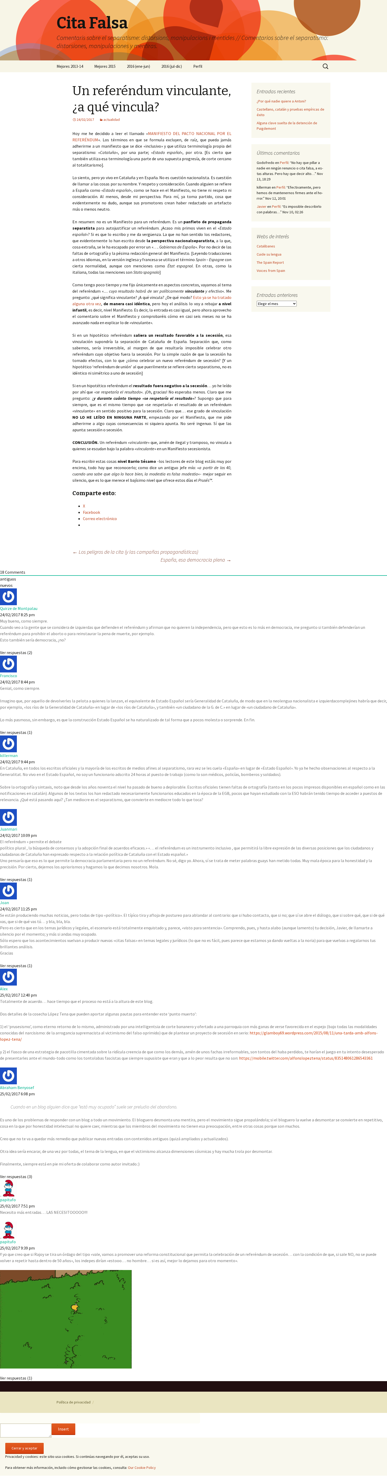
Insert (63, 1429)
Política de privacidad (74, 1402)
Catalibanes (266, 246)
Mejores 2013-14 (70, 66)
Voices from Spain (271, 270)
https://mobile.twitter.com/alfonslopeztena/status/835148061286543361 (306, 1058)
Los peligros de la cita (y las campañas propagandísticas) (135, 551)
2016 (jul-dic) (171, 66)
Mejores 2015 (105, 66)
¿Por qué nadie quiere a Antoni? (281, 101)
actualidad (111, 119)
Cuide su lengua (269, 254)
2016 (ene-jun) (138, 66)
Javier (261, 206)
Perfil (197, 66)
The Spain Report (270, 262)
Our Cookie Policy (142, 1467)
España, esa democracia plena (196, 559)
